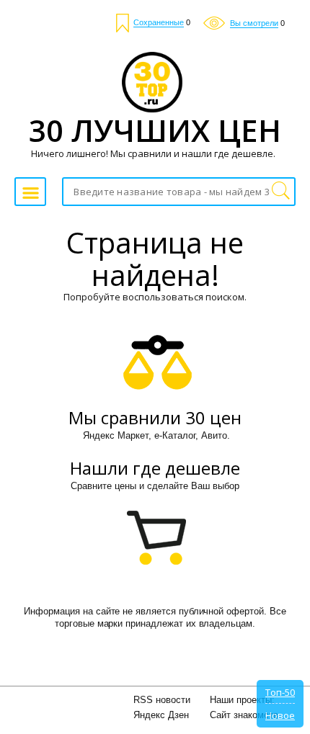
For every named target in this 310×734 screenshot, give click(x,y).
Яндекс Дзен (161, 715)
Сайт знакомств (244, 715)
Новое (280, 715)
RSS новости (161, 699)
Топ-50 (280, 692)
